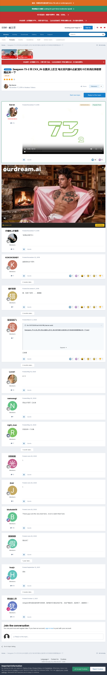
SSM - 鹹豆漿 (9, 27)
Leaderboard (60, 40)
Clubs (4, 40)
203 (13, 617)
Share (84, 86)
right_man (12, 425)
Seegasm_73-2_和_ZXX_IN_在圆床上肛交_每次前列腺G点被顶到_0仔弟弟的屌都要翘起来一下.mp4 (57, 330)
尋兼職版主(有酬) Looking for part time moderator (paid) (52, 9)
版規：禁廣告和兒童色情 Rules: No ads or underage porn (52, 3)
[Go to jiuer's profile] (12, 490)
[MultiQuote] (23, 159)
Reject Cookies (97, 669)
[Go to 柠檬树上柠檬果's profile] (12, 238)
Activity (14, 34)
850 (13, 585)
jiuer (12, 483)
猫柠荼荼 (12, 289)
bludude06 (12, 509)
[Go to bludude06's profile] (12, 517)
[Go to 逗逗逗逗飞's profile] (12, 327)
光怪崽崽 (12, 456)
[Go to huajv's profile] (12, 574)
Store (42, 34)
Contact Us (55, 659)
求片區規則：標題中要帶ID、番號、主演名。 (52, 15)
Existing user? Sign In (73, 27)
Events (20, 40)
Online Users (48, 40)
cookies (15, 670)
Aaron (14, 85)
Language (44, 659)
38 (13, 249)
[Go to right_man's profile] (12, 432)
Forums (12, 40)
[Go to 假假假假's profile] (12, 543)
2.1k (13, 123)
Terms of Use (27, 668)
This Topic (94, 34)
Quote (29, 160)
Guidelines (30, 40)
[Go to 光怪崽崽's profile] (12, 463)
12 (13, 474)
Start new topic (75, 95)
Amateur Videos (29, 87)
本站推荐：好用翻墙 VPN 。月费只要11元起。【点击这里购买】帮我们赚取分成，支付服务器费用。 (51, 20)
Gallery (34, 34)
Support (50, 34)
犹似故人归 (12, 599)
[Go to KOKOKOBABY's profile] (12, 265)
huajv (12, 567)
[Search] (103, 34)
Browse (6, 34)
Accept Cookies (81, 669)
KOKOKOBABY (12, 257)
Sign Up (88, 27)
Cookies (63, 659)
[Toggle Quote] (25, 325)
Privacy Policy (36, 668)
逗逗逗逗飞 (12, 320)
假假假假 (12, 536)
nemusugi (12, 398)
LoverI (12, 372)
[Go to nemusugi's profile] (12, 405)
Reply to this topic (94, 95)
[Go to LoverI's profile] (12, 379)
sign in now (49, 628)
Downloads (24, 34)
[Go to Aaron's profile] (6, 86)
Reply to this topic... (22, 637)
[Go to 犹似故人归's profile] (12, 606)
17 (13, 276)
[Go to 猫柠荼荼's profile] (12, 296)
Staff (38, 40)
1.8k (13, 528)
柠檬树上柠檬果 (12, 231)
